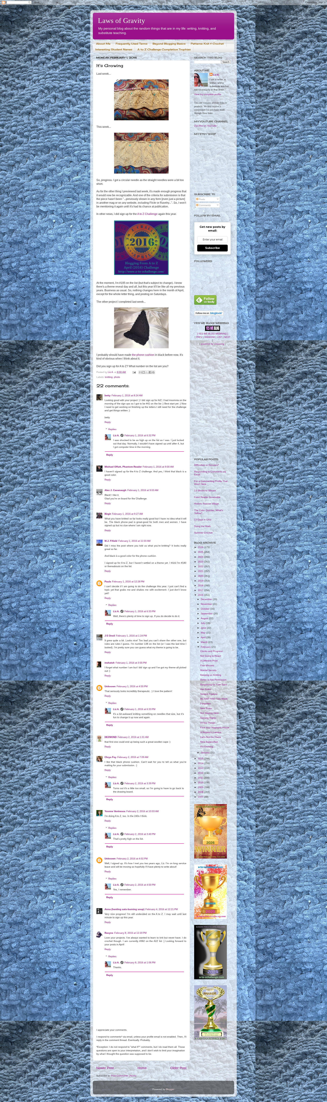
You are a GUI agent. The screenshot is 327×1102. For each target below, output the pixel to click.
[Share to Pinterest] (153, 372)
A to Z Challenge (147, 214)
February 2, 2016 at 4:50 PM (139, 884)
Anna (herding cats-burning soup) (124, 909)
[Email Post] (133, 372)
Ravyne (109, 933)
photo (117, 377)
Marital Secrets (208, 670)
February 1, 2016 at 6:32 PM (139, 435)
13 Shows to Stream (205, 490)
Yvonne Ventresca (115, 811)
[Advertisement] (212, 402)
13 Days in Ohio (202, 519)
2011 (201, 777)
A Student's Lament (210, 732)
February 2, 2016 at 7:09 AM (132, 757)
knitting (109, 377)
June (204, 627)
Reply (108, 422)
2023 (201, 561)
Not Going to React (210, 656)
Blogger (170, 1089)
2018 (201, 585)
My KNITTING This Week (214, 698)
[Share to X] (147, 372)
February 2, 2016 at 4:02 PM (132, 858)
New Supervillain (209, 741)
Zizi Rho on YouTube (205, 125)
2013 (201, 768)
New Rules (206, 708)
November (207, 604)
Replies (112, 429)
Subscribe (212, 248)
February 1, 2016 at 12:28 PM (128, 581)
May (203, 632)
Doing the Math (202, 526)
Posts (201, 199)
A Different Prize (209, 660)
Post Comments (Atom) (123, 1075)
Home (142, 1068)
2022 (201, 566)
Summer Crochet (203, 532)
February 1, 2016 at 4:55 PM (132, 686)
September (207, 613)
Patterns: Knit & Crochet (207, 43)
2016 (201, 595)
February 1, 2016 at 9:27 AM (127, 513)
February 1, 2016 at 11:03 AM (134, 541)
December (207, 599)
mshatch (110, 662)
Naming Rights (208, 717)
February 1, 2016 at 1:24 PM (131, 635)
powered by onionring (212, 343)
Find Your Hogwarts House (214, 727)
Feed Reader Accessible (207, 497)
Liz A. (116, 435)
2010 (201, 782)
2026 (201, 547)
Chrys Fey (110, 757)
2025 (201, 552)
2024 (201, 557)
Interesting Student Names (113, 49)
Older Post (178, 1068)
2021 (201, 571)
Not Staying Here (209, 713)
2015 (201, 758)
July (203, 623)
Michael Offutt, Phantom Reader (123, 466)
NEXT (227, 337)
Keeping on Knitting (210, 675)
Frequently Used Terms (131, 43)
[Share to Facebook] (150, 372)
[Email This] (140, 372)
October (205, 608)
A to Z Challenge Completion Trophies (164, 49)
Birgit (108, 513)
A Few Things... (208, 722)
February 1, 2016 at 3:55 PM (131, 662)
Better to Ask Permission (213, 679)
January (205, 752)
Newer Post (105, 1068)
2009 (201, 787)
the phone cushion (143, 354)
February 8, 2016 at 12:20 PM (130, 933)
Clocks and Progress (211, 651)
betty (108, 395)
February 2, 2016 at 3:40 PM (139, 834)
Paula (108, 581)
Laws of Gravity (121, 21)
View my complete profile (207, 94)
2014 (201, 763)
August (205, 618)
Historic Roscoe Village (206, 503)
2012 (201, 773)
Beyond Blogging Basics (169, 43)
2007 (201, 796)
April (203, 637)
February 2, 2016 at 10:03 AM (142, 811)
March (204, 642)
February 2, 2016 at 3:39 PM (139, 783)
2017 (201, 590)
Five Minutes (207, 665)
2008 (201, 792)
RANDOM (209, 337)
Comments (204, 205)
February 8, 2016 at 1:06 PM (139, 962)
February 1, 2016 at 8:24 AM (127, 395)
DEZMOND (111, 737)
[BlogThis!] (143, 372)
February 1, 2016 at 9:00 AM (158, 466)
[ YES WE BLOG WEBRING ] (212, 333)
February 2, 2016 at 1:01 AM (133, 737)
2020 (201, 576)
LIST (219, 337)
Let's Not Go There (210, 737)
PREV (199, 337)
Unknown (110, 686)
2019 (201, 580)
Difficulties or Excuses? (206, 465)
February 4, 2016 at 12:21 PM (161, 909)
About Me (103, 43)
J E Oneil (110, 635)
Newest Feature (208, 694)
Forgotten (205, 703)
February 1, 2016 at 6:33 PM (139, 611)
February (206, 647)
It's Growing (206, 746)
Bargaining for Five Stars (213, 684)
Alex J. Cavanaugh (115, 490)
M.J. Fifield (111, 541)
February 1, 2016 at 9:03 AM (142, 490)
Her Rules (205, 689)
